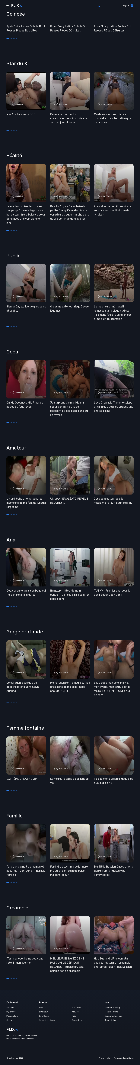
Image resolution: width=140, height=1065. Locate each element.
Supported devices (113, 1016)
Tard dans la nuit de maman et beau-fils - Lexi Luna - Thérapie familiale (25, 870)
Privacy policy (105, 1058)
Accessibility (110, 1020)
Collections (77, 1020)
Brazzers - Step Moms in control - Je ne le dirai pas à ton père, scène (70, 594)
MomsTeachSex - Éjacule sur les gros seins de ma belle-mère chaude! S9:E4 (70, 687)
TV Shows (76, 1007)
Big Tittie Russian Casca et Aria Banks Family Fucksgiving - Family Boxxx (113, 870)
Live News (44, 1012)
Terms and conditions (124, 1058)
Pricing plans (12, 1016)
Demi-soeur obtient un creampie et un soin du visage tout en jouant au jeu (68, 118)
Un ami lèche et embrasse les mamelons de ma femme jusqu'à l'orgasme (26, 502)
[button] (7, 38)
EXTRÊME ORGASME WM (21, 778)
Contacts (10, 1020)
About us (10, 1007)
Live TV (42, 1007)
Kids (74, 1016)
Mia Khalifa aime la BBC (20, 114)
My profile (11, 1012)
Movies (75, 1012)
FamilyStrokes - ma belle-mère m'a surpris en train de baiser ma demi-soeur (69, 870)
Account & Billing (112, 1007)
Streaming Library (47, 1020)
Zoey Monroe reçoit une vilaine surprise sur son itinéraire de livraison (113, 210)
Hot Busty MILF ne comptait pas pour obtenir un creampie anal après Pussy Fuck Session (113, 962)
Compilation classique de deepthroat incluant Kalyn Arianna (22, 687)
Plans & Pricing (111, 1012)
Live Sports (44, 1016)
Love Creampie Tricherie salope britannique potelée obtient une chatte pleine (113, 406)
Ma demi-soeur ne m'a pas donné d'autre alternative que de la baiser (112, 118)
